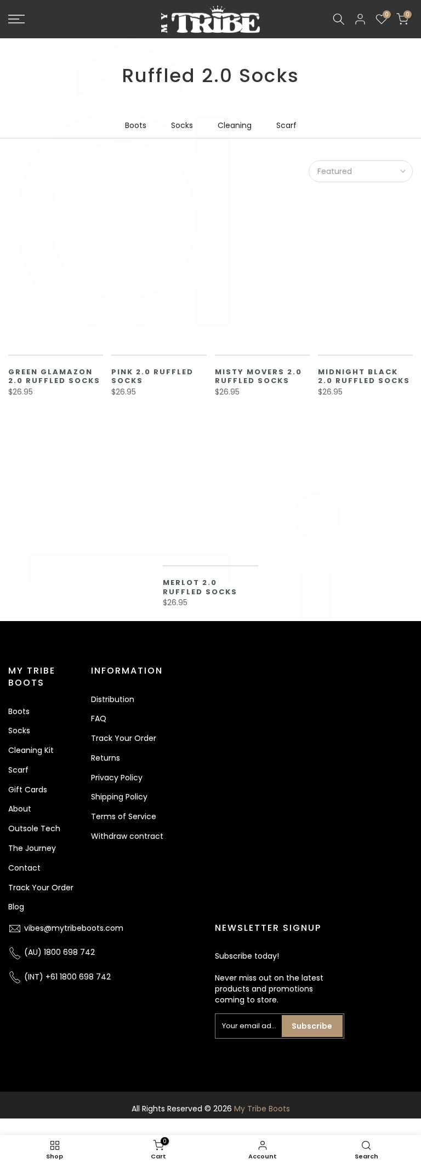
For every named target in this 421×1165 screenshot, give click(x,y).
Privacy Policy (117, 777)
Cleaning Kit (31, 750)
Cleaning (235, 125)
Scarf (286, 125)
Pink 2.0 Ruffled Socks (152, 376)
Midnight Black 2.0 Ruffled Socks (364, 376)
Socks (182, 125)
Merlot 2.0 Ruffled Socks (200, 587)
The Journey (32, 848)
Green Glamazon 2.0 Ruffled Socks (54, 376)
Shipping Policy (119, 796)
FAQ (98, 718)
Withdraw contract (127, 836)
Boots (135, 125)
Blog (16, 906)
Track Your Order (40, 887)
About (19, 808)
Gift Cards (27, 789)
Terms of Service (123, 816)
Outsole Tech (34, 828)
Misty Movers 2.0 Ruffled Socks (258, 376)
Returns (105, 757)
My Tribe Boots (262, 1108)
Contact (24, 867)
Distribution (112, 699)
